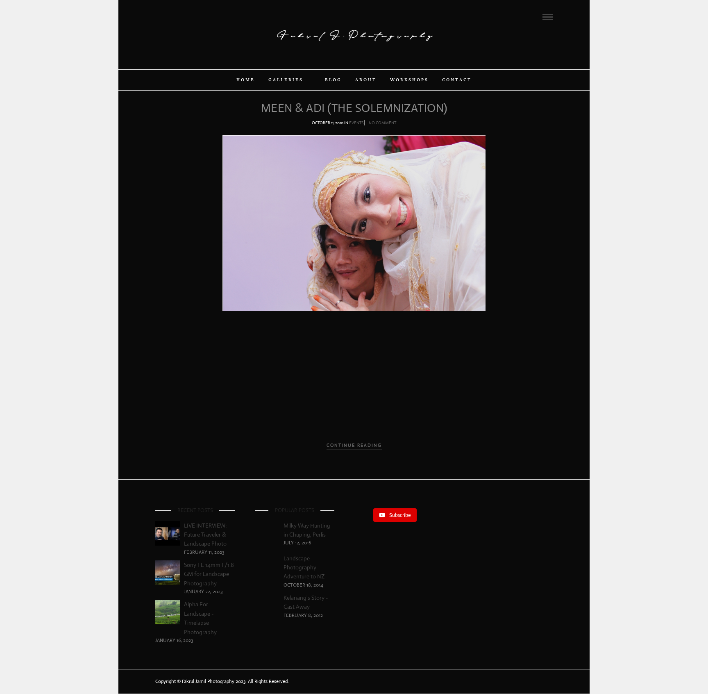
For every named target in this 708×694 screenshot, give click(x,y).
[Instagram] (191, 16)
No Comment (382, 122)
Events (356, 122)
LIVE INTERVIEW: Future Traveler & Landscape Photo (205, 535)
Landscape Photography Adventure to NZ (304, 567)
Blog (333, 79)
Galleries (285, 79)
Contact (457, 79)
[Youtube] (180, 16)
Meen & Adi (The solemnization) (354, 108)
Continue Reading (354, 445)
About (366, 79)
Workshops (409, 79)
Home (245, 79)
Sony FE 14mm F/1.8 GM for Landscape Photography (209, 574)
